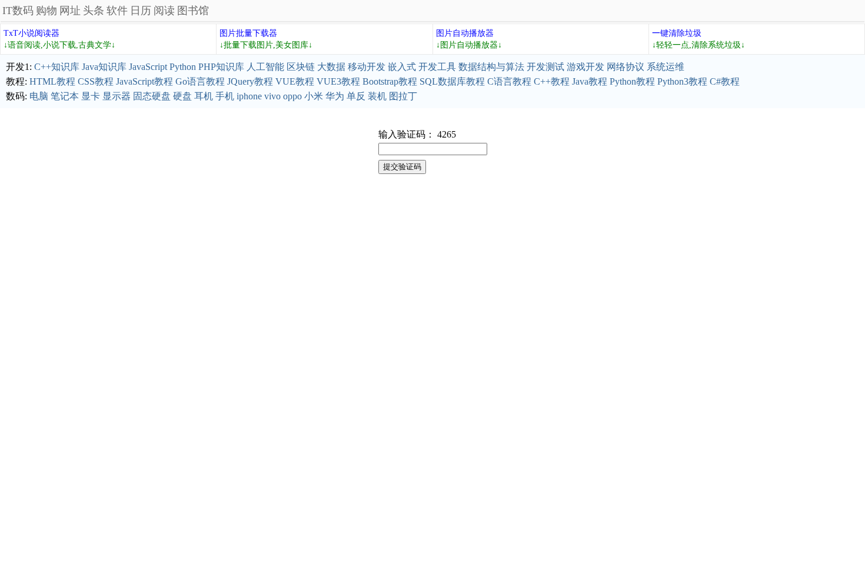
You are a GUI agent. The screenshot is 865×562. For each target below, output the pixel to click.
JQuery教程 (250, 81)
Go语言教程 (200, 81)
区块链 (301, 67)
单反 (356, 96)
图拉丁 (403, 96)
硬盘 (182, 96)
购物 (46, 10)
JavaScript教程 (144, 81)
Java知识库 (104, 67)
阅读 (164, 10)
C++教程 (552, 81)
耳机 (203, 96)
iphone (249, 96)
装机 (377, 96)
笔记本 (65, 96)
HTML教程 (52, 81)
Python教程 (632, 81)
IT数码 (18, 10)
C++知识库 (56, 67)
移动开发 (366, 67)
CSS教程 (96, 81)
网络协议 (625, 67)
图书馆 (193, 10)
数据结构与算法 (491, 67)
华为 (334, 96)
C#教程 (725, 81)
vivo (272, 96)
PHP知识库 (221, 67)
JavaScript (148, 67)
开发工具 (437, 67)
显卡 (90, 96)
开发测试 (545, 67)
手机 (224, 96)
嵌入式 (402, 67)
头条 (93, 10)
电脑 (38, 96)
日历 (140, 10)
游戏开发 (585, 67)
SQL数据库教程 (452, 81)
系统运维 (665, 67)
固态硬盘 (152, 96)
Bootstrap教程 (389, 81)
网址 (70, 10)
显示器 (116, 96)
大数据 (331, 67)
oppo (292, 96)
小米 (313, 96)
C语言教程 (509, 81)
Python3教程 (682, 81)
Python (182, 67)
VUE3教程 (338, 81)
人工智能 (265, 67)
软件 (117, 10)
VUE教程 (294, 81)
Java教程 (589, 81)
